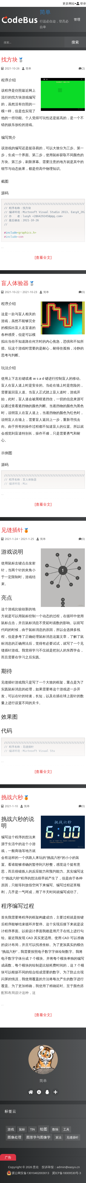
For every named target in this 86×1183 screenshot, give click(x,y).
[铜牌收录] (26, 530)
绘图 (43, 1129)
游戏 (11, 1129)
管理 (77, 19)
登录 (82, 3)
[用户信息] (39, 1092)
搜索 (75, 42)
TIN (32, 1129)
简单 (45, 12)
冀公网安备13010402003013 (30, 1173)
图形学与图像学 (38, 1137)
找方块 (9, 59)
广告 (8, 1157)
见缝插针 (12, 530)
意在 (36, 1167)
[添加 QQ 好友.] (47, 1092)
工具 (66, 1129)
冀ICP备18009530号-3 (66, 1173)
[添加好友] (55, 1092)
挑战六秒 (12, 797)
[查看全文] (43, 257)
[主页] (30, 1092)
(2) (83, 68)
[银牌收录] (20, 59)
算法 (58, 1137)
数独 (55, 1129)
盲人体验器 (15, 283)
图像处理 (14, 1137)
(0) (83, 292)
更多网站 (69, 3)
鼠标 (22, 1129)
